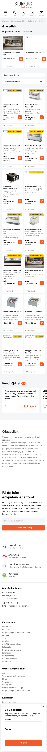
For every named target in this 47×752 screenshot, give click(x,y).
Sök (15, 15)
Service (5, 641)
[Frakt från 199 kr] (23, 546)
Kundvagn (41, 15)
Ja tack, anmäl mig (23, 527)
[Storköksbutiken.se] (23, 4)
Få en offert (7, 629)
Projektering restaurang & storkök (16, 632)
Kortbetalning (8, 656)
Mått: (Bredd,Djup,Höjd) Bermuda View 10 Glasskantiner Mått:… (34, 101)
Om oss (5, 673)
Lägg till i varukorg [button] (20, 323)
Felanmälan (7, 647)
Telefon (9, 729)
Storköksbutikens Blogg (12, 688)
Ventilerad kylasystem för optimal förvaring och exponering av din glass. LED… (34, 348)
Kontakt (5, 635)
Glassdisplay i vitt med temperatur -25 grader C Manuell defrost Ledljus (12, 315)
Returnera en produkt (11, 650)
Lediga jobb (7, 685)
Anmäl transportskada (11, 644)
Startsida (5, 21)
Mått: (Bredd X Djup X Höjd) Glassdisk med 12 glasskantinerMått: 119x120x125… (12, 267)
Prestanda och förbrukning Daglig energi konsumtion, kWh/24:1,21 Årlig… (12, 347)
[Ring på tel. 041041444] (23, 565)
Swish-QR (6, 661)
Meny (5, 15)
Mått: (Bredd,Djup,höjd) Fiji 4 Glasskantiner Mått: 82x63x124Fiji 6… (34, 182)
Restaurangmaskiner (18, 21)
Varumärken (7, 682)
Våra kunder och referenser (14, 676)
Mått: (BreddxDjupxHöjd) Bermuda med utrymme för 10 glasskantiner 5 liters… (12, 101)
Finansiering (7, 653)
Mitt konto (6, 626)
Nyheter (5, 679)
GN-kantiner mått (9, 659)
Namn (8, 720)
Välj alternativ (21, 59)
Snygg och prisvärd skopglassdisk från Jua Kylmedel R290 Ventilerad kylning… (11, 192)
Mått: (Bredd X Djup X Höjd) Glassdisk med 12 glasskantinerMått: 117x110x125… (34, 142)
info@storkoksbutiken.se (18, 606)
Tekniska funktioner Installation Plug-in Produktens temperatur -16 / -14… (12, 142)
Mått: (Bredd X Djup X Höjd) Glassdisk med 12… (34, 266)
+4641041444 (12, 603)
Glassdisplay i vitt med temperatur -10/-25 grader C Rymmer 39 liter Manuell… (34, 315)
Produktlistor (32, 15)
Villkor (5, 638)
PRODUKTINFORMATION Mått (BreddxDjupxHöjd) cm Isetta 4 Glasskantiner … (34, 225)
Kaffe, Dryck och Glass (36, 21)
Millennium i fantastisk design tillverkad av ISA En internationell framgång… (12, 226)
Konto (23, 15)
